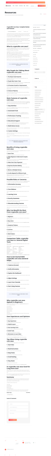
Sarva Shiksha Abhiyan (37, 119)
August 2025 (35, 65)
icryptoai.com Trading (37, 103)
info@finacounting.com (11, 2)
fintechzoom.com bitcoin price (39, 97)
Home (13, 5)
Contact (27, 5)
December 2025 (35, 59)
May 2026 (34, 56)
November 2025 (35, 61)
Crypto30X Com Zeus (9, 394)
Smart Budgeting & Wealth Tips (39, 121)
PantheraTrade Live (37, 117)
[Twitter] (40, 2)
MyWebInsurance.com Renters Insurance (39, 109)
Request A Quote (41, 5)
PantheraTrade (37, 115)
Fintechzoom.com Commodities (39, 99)
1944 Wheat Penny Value (38, 90)
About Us (16, 5)
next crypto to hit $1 (37, 113)
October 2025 (35, 63)
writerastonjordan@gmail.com (12, 31)
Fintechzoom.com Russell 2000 (39, 101)
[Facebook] (39, 2)
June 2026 (34, 54)
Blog (24, 5)
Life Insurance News (37, 105)
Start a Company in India (38, 123)
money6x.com (36, 107)
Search (44, 25)
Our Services (21, 5)
